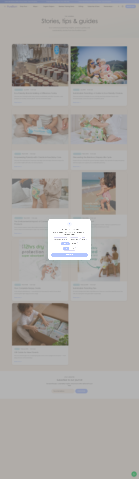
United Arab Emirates (60, 239)
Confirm (69, 255)
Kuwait (66, 243)
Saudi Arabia (74, 239)
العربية (72, 249)
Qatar (83, 239)
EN (66, 249)
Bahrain (74, 243)
